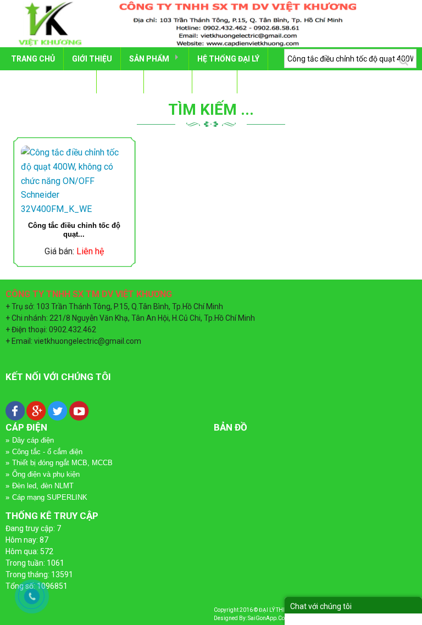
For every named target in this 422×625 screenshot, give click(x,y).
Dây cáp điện (33, 440)
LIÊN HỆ (215, 81)
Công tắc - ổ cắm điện (47, 452)
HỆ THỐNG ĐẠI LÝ (228, 58)
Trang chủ (33, 58)
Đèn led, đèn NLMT (43, 486)
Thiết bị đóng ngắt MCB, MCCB (62, 463)
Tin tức (168, 81)
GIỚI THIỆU (92, 58)
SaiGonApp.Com (269, 618)
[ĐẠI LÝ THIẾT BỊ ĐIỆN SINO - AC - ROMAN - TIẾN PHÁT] (211, 23)
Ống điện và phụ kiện (46, 474)
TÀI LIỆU (120, 81)
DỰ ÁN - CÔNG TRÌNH (49, 81)
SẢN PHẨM (149, 58)
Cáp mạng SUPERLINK (49, 497)
